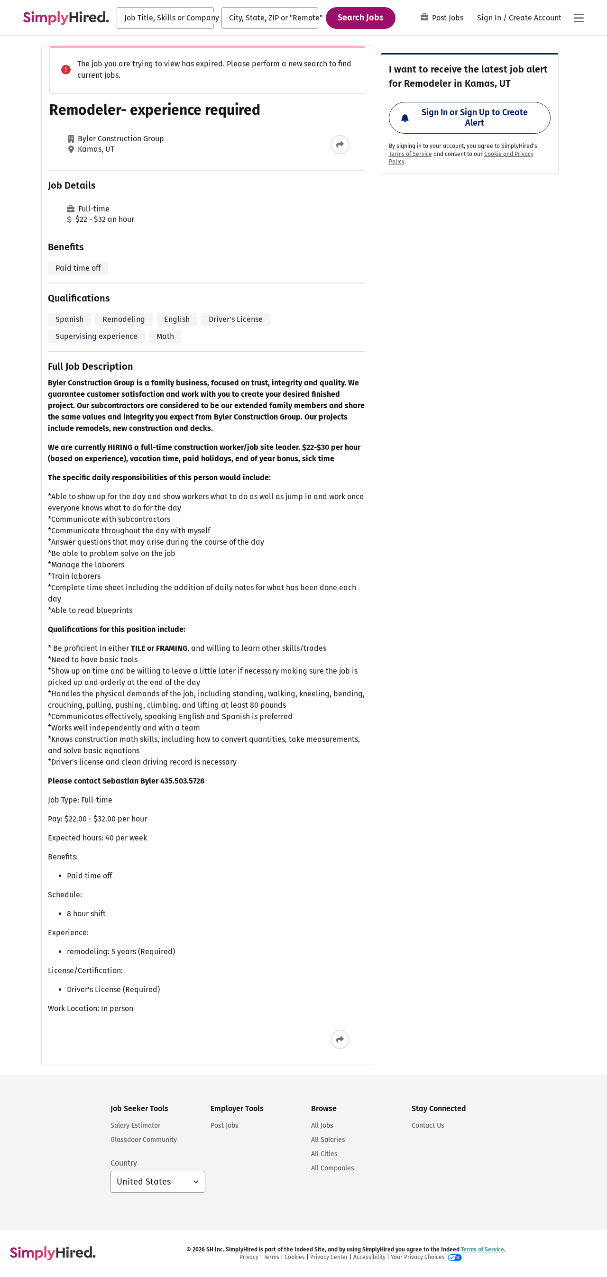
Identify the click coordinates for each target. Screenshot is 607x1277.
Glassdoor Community (143, 1140)
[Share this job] (340, 144)
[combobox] (165, 18)
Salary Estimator (135, 1126)
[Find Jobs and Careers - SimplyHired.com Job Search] (66, 18)
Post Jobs (447, 17)
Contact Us (428, 1126)
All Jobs (322, 1126)
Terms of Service (410, 154)
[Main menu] (578, 18)
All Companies (332, 1168)
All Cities (324, 1154)
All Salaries (328, 1140)
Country (123, 1163)
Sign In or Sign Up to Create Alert (475, 117)
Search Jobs (361, 17)
